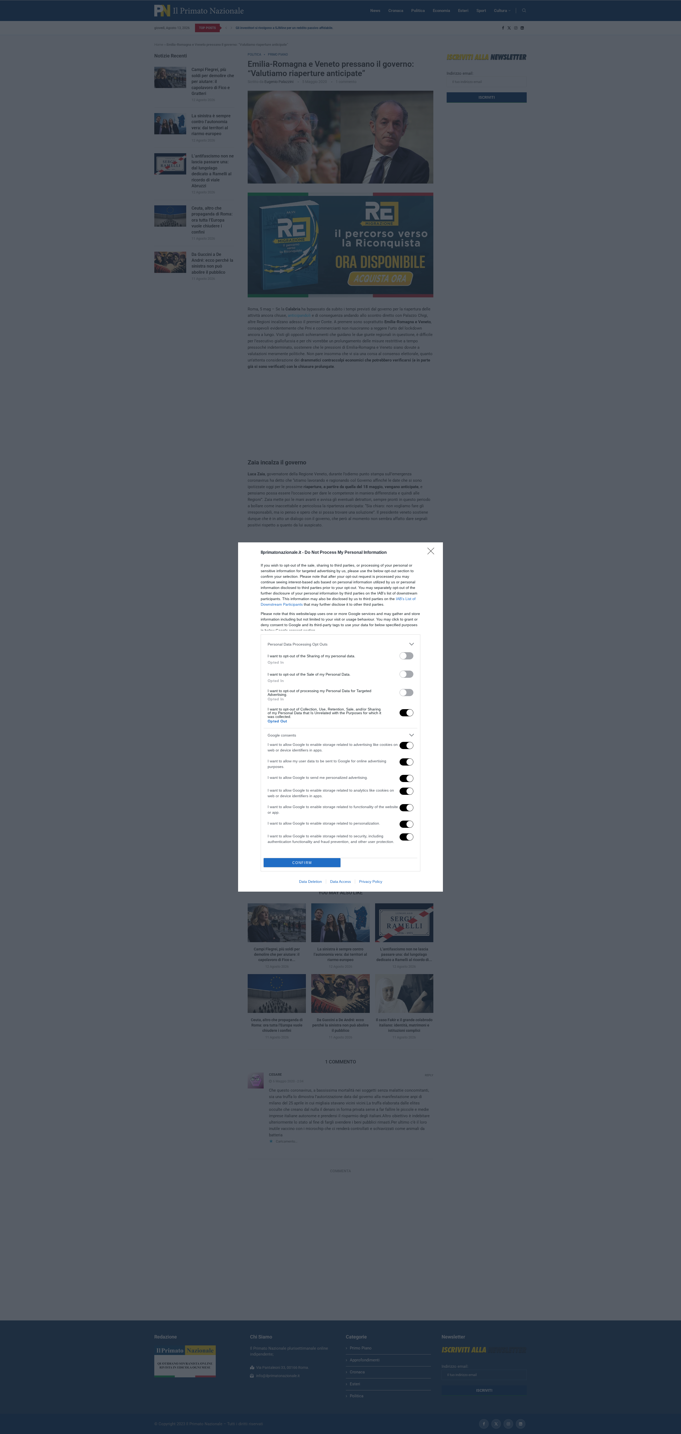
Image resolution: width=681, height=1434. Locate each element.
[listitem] (340, 644)
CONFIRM (302, 863)
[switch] (406, 655)
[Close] (432, 553)
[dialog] (340, 717)
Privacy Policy (370, 881)
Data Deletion (310, 881)
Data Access (340, 881)
